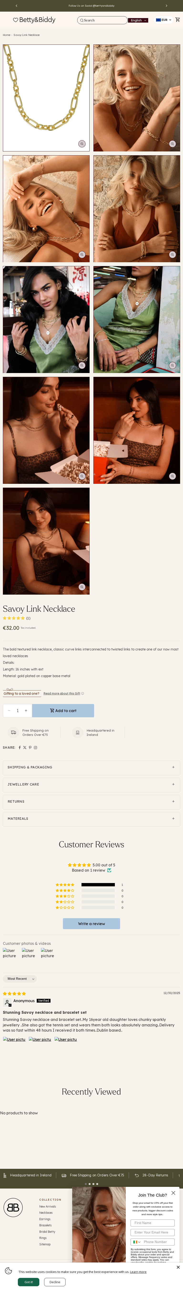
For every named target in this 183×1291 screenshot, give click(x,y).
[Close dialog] (173, 1193)
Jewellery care (23, 784)
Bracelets (45, 1225)
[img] (14, 993)
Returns (16, 801)
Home (6, 35)
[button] (74, 20)
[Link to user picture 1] (14, 1048)
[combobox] (102, 20)
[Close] (178, 1267)
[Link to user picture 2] (40, 1048)
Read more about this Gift (62, 693)
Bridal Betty (47, 1231)
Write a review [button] (91, 923)
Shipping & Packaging (30, 767)
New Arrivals (47, 1206)
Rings (43, 1238)
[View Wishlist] (15, 20)
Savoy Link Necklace (27, 35)
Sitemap (45, 1244)
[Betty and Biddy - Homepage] (38, 20)
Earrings (45, 1219)
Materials (18, 818)
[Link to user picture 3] (65, 1048)
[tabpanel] (92, 1175)
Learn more (138, 1272)
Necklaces (46, 1212)
